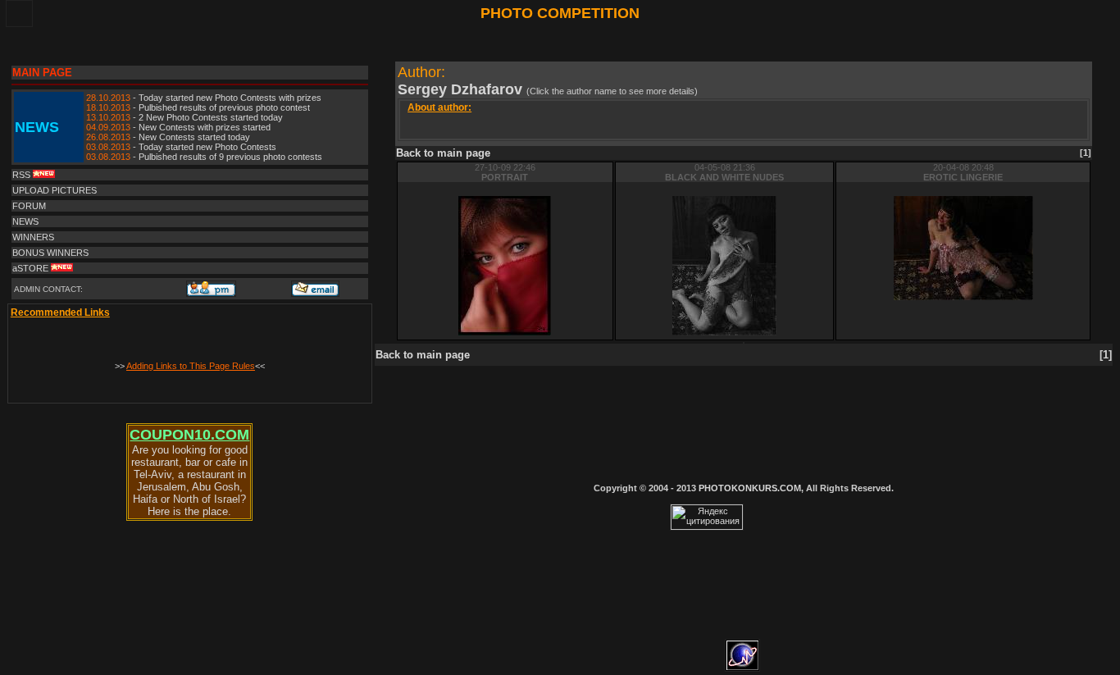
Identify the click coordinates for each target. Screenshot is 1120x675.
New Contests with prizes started (205, 127)
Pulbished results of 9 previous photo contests (230, 157)
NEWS (25, 221)
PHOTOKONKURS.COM (750, 488)
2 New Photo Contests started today (211, 117)
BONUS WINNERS (50, 253)
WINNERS (33, 237)
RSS (22, 175)
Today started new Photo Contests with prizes (230, 98)
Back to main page (443, 153)
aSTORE (31, 268)
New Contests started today (194, 137)
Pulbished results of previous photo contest (224, 107)
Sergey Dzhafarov (462, 89)
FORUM (29, 206)
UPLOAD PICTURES (54, 190)
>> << (190, 366)
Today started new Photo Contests (207, 147)
